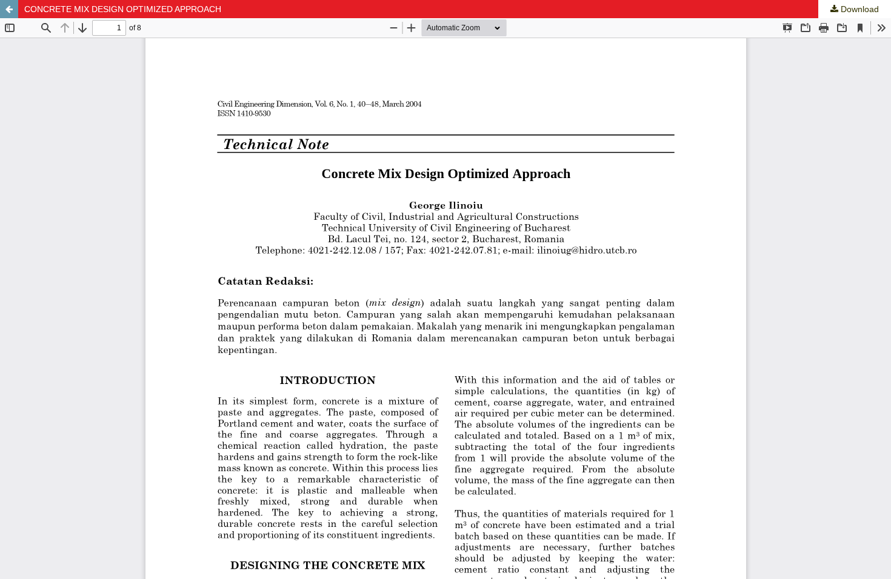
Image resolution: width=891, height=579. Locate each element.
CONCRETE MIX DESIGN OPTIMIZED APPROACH (122, 9)
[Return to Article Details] (9, 9)
